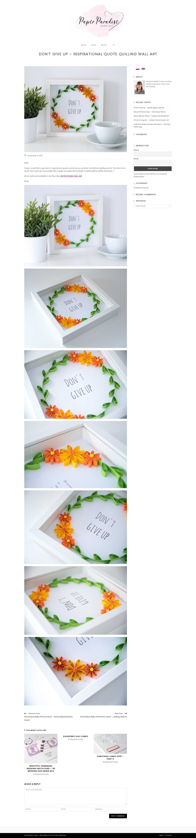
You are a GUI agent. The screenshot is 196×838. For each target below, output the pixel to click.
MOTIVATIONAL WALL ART (71, 176)
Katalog (168, 835)
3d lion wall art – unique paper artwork (149, 108)
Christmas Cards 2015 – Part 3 (110, 757)
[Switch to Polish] (137, 69)
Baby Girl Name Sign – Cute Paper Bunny (149, 112)
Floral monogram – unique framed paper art (151, 120)
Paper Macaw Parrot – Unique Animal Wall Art (151, 116)
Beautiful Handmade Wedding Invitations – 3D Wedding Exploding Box (41, 768)
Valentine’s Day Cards (75, 736)
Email (136, 159)
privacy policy (139, 177)
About (161, 835)
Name (136, 150)
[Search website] (113, 45)
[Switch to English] (143, 68)
